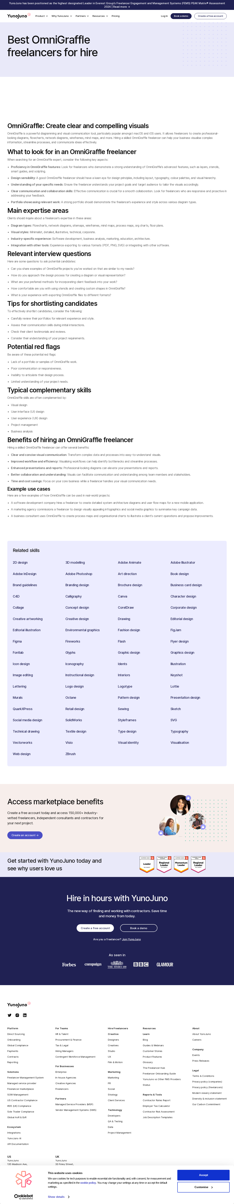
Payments (12, 1051)
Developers (114, 1115)
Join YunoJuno (131, 939)
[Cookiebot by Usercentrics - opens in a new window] (24, 1197)
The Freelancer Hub (154, 1067)
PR (109, 1083)
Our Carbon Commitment (206, 1104)
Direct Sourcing (16, 1034)
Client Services (116, 1100)
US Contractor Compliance (22, 1100)
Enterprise (61, 1071)
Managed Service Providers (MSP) (74, 1104)
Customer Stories (152, 1051)
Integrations (14, 1132)
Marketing (113, 1077)
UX (109, 1056)
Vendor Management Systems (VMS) (75, 1109)
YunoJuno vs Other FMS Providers (162, 1079)
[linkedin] (24, 1015)
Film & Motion (115, 1062)
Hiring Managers (64, 1051)
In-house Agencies (65, 1077)
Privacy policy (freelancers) (207, 1087)
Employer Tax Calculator (156, 1105)
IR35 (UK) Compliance (19, 1105)
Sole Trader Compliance (20, 1111)
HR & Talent (61, 1034)
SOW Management (17, 1094)
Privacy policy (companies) (207, 1081)
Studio (111, 1051)
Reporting (12, 1062)
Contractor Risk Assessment (158, 1111)
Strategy (113, 1094)
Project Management (119, 1132)
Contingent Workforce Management (75, 1056)
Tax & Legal (61, 1045)
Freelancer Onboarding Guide (159, 1073)
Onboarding (13, 1039)
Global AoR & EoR (17, 1117)
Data (110, 1126)
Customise (201, 1187)
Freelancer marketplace (20, 1088)
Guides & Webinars (153, 1045)
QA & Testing (115, 1121)
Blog (145, 1039)
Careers (196, 1039)
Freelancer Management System (25, 1077)
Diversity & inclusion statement (209, 1098)
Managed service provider (21, 1083)
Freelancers (62, 1088)
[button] (41, 16)
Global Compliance (17, 1045)
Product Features (152, 1056)
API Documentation (18, 1144)
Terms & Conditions (203, 1075)
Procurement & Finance (68, 1039)
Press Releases (200, 1060)
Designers (113, 1039)
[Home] (19, 16)
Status (146, 1084)
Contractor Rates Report (156, 1100)
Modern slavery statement (207, 1092)
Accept (203, 1175)
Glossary (147, 1062)
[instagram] (17, 1015)
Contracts (13, 1056)
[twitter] (9, 1015)
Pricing (116, 15)
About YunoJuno (201, 1034)
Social (111, 1088)
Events (196, 1055)
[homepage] (22, 1005)
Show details (56, 1197)
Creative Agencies (65, 1083)
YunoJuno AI (14, 1138)
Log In (164, 15)
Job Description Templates (157, 1117)
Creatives (113, 1045)
